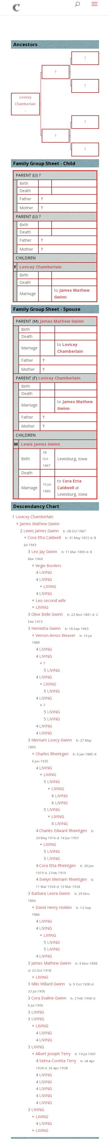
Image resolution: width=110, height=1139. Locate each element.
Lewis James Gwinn (40, 444)
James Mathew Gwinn (62, 321)
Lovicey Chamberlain (40, 266)
